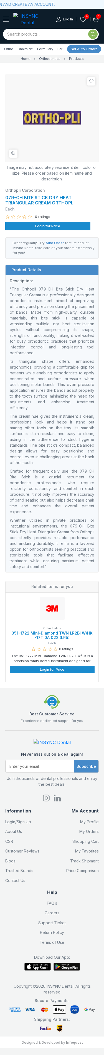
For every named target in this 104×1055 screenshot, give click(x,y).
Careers (52, 912)
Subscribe (86, 766)
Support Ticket (52, 922)
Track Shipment (84, 861)
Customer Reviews (22, 851)
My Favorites (87, 851)
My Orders (89, 831)
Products (76, 59)
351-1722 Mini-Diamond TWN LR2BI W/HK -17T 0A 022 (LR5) (52, 635)
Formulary (45, 49)
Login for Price (47, 226)
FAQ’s (52, 903)
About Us (13, 831)
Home (26, 59)
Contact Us (15, 880)
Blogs (10, 861)
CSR (9, 841)
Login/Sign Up (18, 821)
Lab (60, 49)
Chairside (25, 49)
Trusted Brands (19, 870)
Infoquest (74, 1042)
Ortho (8, 49)
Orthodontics (49, 59)
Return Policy (52, 932)
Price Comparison (82, 870)
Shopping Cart (85, 841)
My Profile (89, 821)
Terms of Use (52, 942)
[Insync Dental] (6, 19)
